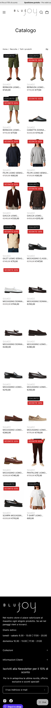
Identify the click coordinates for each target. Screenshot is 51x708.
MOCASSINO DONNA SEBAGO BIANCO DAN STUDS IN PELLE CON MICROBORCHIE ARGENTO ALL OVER (13, 301)
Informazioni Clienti (13, 659)
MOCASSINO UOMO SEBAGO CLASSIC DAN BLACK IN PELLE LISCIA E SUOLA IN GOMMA (13, 387)
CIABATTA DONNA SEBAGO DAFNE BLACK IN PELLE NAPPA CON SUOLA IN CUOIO (37, 130)
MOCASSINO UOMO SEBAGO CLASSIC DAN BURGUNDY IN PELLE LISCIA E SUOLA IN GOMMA (36, 387)
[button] (41, 12)
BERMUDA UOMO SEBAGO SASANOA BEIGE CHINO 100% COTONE (36, 87)
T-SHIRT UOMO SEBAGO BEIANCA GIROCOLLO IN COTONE (35, 515)
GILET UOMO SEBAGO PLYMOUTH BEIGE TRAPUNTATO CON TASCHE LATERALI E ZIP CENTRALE (13, 258)
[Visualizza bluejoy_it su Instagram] (5, 701)
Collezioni (8, 650)
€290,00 (31, 347)
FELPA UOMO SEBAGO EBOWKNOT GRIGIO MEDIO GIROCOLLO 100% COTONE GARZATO (37, 173)
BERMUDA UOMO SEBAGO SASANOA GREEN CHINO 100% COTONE (12, 130)
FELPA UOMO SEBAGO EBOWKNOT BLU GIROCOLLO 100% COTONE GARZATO (13, 173)
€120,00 (6, 90)
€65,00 (30, 518)
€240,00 (7, 347)
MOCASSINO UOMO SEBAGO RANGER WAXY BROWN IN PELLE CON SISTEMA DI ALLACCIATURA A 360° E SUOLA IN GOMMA (13, 473)
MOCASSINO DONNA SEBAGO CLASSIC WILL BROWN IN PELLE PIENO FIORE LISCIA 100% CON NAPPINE (37, 301)
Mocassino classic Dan (37, 258)
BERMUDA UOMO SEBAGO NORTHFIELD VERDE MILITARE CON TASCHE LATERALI (13, 87)
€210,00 (6, 389)
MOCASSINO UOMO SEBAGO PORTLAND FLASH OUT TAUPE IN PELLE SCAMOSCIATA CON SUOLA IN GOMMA (37, 430)
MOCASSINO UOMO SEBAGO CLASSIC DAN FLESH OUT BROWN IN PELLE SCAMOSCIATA (12, 430)
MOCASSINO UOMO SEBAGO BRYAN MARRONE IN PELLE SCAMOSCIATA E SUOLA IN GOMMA (36, 344)
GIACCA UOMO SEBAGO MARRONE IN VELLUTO (13, 216)
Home (5, 49)
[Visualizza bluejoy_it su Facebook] (11, 701)
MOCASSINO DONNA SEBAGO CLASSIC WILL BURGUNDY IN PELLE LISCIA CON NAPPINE (12, 344)
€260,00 (7, 432)
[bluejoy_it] (25, 12)
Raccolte (13, 49)
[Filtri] (47, 49)
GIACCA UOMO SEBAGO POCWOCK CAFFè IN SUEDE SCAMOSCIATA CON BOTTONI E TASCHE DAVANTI (36, 216)
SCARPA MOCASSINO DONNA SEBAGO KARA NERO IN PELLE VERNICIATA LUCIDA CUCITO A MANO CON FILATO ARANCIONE (13, 515)
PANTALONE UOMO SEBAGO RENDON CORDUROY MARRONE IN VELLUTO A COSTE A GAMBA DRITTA (37, 473)
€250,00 (31, 304)
